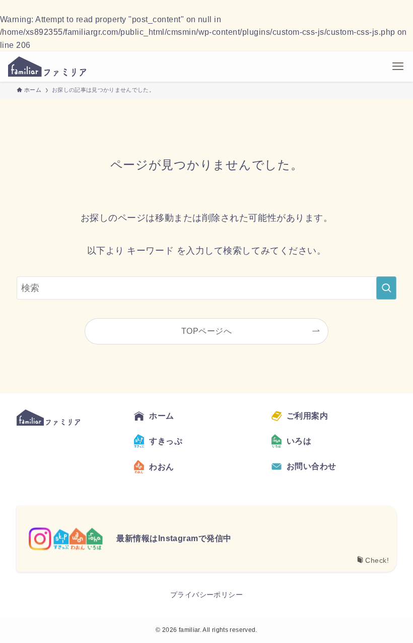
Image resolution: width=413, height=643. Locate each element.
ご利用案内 (307, 416)
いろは (299, 441)
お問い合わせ (311, 466)
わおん (161, 466)
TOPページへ (206, 330)
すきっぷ (165, 441)
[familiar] (47, 66)
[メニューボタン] (398, 66)
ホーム (161, 416)
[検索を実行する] (386, 288)
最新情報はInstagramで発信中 (174, 538)
